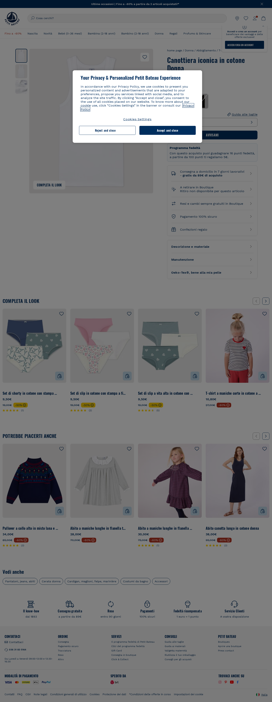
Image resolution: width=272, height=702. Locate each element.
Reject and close (105, 130)
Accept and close (167, 130)
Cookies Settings (137, 119)
